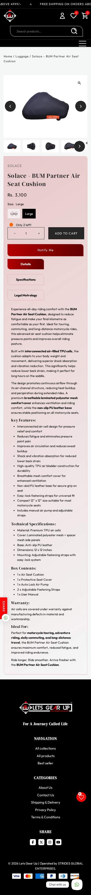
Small (14, 214)
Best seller (45, 763)
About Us (45, 787)
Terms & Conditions (45, 817)
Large (29, 214)
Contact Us (45, 795)
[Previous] (10, 106)
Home (8, 56)
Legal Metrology (25, 295)
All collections (45, 748)
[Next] (80, 106)
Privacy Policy (45, 810)
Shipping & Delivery (45, 802)
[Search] (74, 31)
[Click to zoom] (79, 82)
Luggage (22, 56)
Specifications (26, 279)
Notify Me (46, 250)
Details (26, 264)
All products (46, 756)
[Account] (62, 16)
